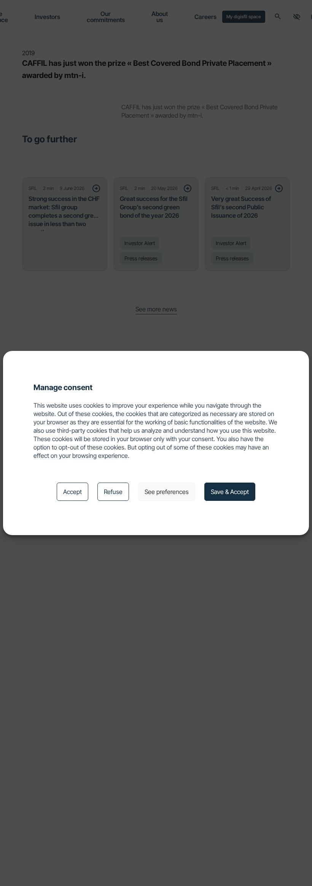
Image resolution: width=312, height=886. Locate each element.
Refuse (113, 492)
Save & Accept (230, 492)
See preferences (167, 492)
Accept (72, 492)
